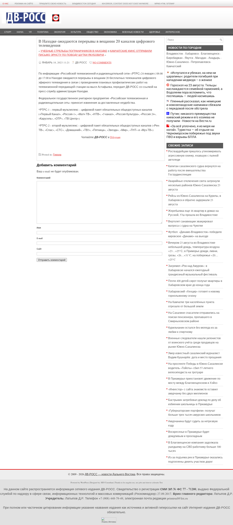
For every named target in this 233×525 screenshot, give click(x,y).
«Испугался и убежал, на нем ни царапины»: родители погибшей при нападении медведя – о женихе (192, 76)
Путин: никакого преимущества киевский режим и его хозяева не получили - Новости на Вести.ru (191, 117)
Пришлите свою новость (52, 4)
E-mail (39, 238)
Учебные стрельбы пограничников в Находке (74, 51)
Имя (39, 227)
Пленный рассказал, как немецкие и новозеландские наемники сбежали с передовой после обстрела (193, 104)
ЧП (30, 32)
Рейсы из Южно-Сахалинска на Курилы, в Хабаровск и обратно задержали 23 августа (194, 200)
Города (57, 154)
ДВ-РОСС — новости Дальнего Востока (110, 474)
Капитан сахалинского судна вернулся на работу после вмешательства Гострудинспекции (194, 170)
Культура (76, 32)
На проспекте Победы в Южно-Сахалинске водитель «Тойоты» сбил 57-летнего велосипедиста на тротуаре (195, 368)
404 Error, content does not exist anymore (125, 4)
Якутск (189, 58)
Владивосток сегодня (84, 4)
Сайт (39, 248)
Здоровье (154, 32)
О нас (6, 4)
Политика (42, 32)
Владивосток (174, 53)
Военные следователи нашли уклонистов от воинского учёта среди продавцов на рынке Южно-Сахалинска (194, 342)
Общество (92, 32)
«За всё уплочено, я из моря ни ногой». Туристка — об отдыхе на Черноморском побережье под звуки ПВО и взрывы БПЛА (193, 131)
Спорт (7, 32)
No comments (102, 62)
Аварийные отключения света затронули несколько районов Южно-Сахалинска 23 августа (194, 185)
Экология (59, 32)
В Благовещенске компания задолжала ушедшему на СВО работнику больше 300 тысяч (194, 447)
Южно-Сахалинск (177, 62)
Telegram (115, 137)
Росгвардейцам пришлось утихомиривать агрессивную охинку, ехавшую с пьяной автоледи (194, 155)
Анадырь (214, 58)
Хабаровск (192, 53)
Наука (20, 32)
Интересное (173, 32)
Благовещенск (210, 53)
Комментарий (43, 177)
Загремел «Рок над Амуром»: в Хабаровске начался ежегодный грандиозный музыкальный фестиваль (192, 270)
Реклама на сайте (24, 4)
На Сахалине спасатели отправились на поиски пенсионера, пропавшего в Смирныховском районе (193, 317)
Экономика (110, 32)
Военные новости (133, 32)
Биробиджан (174, 58)
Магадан (200, 58)
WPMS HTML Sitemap (164, 4)
